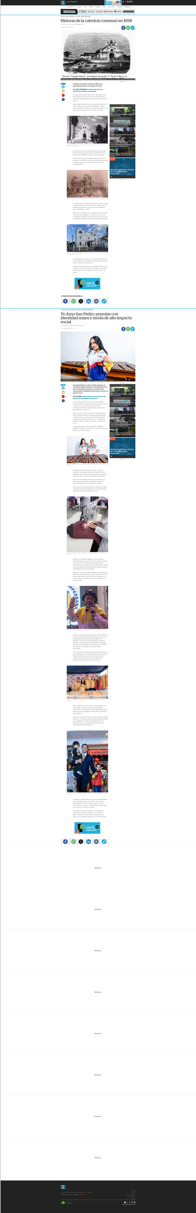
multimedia (127, 6)
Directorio (133, 1198)
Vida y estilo (111, 6)
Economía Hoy (70, 6)
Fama (104, 6)
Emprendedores (87, 309)
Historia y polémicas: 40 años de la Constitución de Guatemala (122, 172)
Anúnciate (133, 1190)
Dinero (91, 6)
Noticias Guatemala (68, 16)
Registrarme (74, 1)
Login (68, 1)
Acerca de (133, 1192)
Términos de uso (131, 1196)
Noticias (79, 6)
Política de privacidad (130, 1194)
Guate (85, 6)
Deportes (98, 6)
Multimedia (75, 1194)
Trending (119, 6)
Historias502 (85, 16)
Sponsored (82, 1194)
